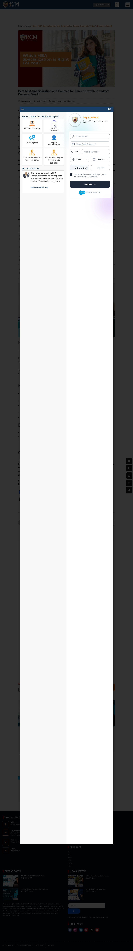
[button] (110, 109)
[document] (66, 475)
